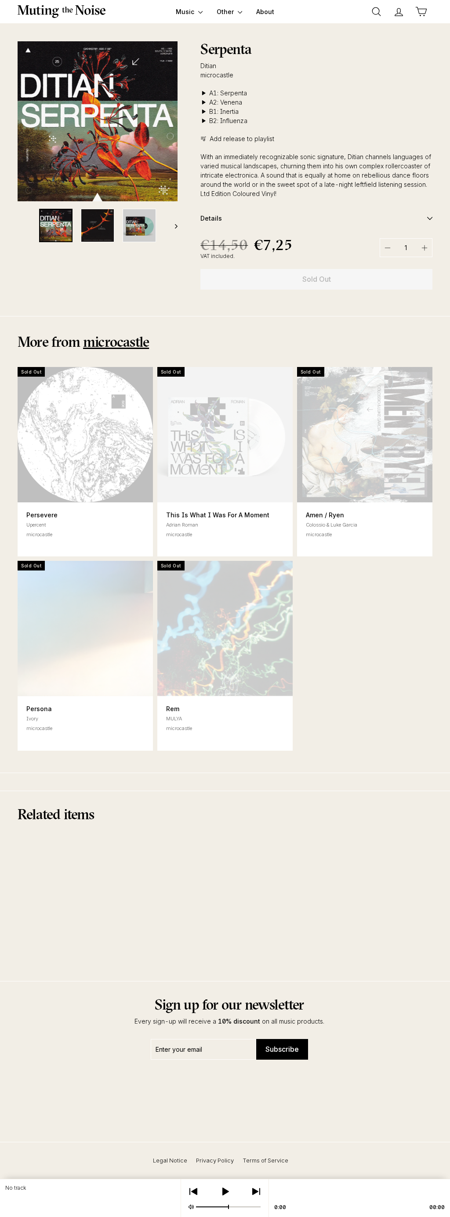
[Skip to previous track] (193, 1191)
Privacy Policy (215, 1160)
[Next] (172, 225)
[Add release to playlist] (364, 485)
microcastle (216, 75)
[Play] (225, 1191)
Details (211, 218)
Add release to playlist (242, 138)
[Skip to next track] (256, 1191)
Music (186, 11)
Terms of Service (265, 1160)
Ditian (208, 65)
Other (226, 11)
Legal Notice (170, 1160)
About (265, 11)
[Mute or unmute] (191, 1207)
